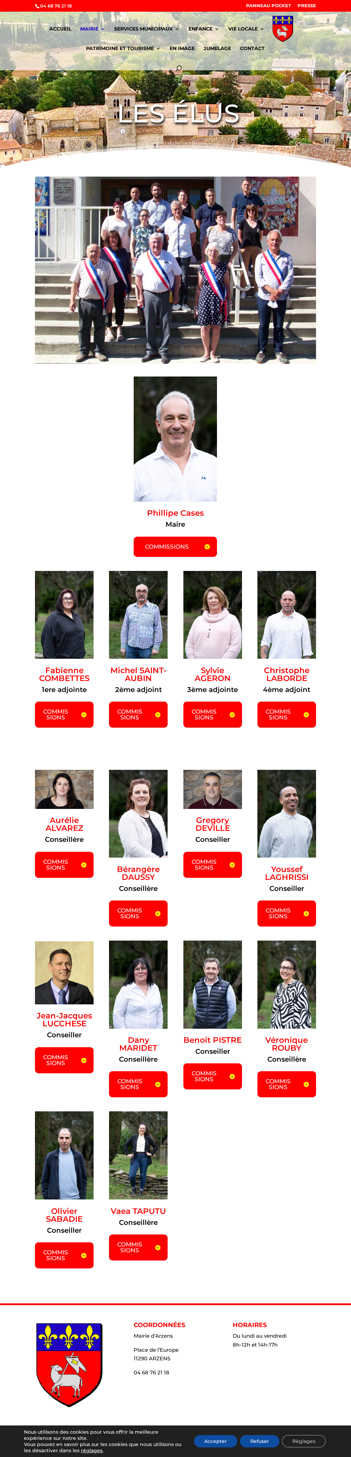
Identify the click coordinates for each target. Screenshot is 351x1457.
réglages (91, 1450)
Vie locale (243, 29)
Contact (252, 48)
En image (182, 48)
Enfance (201, 29)
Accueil (60, 29)
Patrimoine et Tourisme (120, 48)
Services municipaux (143, 29)
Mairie (89, 29)
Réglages (303, 1441)
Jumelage (217, 48)
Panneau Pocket (268, 5)
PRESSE (307, 5)
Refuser (259, 1441)
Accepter (215, 1441)
